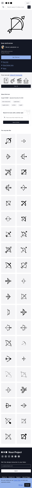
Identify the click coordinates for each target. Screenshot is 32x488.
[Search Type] (3, 7)
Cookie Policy (17, 480)
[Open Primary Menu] (2, 3)
